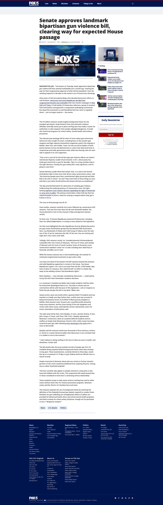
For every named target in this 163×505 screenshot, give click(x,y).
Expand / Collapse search (133, 3)
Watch (103, 425)
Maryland (31, 431)
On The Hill (32, 469)
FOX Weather (50, 438)
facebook (118, 498)
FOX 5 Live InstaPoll (52, 461)
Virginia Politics (87, 431)
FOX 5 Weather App (52, 435)
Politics (63, 408)
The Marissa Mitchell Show (36, 461)
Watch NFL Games (70, 461)
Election (85, 433)
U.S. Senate (52, 408)
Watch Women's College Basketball (71, 476)
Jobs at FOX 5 (51, 486)
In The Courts (33, 471)
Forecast (49, 427)
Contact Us (50, 468)
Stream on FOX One (72, 458)
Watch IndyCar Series (71, 470)
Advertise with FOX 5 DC (54, 463)
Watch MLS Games (70, 481)
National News (33, 437)
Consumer (32, 445)
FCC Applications (51, 482)
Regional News (70, 425)
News (58, 42)
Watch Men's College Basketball (70, 473)
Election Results (87, 435)
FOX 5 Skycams (51, 429)
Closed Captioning (52, 488)
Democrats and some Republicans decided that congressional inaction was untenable (62, 101)
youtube (115, 498)
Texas (48, 105)
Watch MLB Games (70, 466)
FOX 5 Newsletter (52, 472)
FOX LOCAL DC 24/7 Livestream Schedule (106, 438)
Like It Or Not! (33, 465)
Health (31, 447)
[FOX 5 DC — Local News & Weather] (34, 4)
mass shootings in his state (76, 323)
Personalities (50, 470)
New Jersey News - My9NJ (72, 434)
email (132, 498)
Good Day (122, 425)
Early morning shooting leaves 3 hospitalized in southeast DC (115, 71)
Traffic (49, 431)
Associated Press (51, 42)
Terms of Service (112, 144)
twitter (122, 498)
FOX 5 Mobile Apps (52, 474)
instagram (125, 498)
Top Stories (32, 453)
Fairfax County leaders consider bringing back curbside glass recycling (115, 97)
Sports (31, 441)
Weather (50, 425)
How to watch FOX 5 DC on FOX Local (107, 434)
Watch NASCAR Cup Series (72, 468)
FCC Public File (51, 480)
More (99, 4)
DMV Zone (32, 463)
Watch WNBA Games (71, 479)
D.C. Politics (86, 427)
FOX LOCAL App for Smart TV (54, 465)
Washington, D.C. (34, 427)
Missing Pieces (33, 480)
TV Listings (104, 427)
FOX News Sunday (34, 451)
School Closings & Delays (54, 433)
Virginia (31, 429)
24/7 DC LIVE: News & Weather (35, 434)
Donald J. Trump (87, 438)
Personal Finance (34, 449)
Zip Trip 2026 (122, 437)
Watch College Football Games (71, 463)
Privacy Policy (113, 143)
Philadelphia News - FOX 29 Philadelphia (72, 431)
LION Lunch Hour (123, 427)
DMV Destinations (124, 429)
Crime (30, 439)
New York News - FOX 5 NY (71, 428)
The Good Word (33, 475)
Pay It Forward (123, 431)
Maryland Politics (87, 429)
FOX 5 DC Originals (36, 458)
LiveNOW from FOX (106, 429)
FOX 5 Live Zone (33, 473)
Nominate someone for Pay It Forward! (125, 434)
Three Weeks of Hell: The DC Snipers (36, 477)
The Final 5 (32, 467)
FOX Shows (104, 431)
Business (31, 443)
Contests (49, 478)
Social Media (50, 476)
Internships (50, 484)
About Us (50, 458)
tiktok (129, 498)
